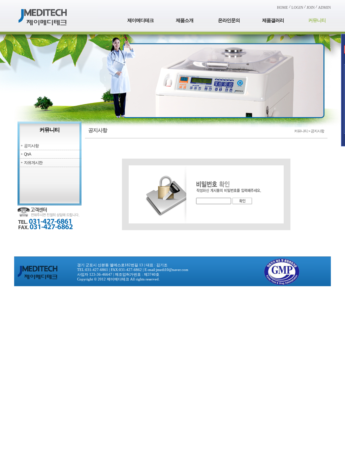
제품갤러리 (273, 20)
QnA (27, 154)
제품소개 (184, 20)
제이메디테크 (140, 20)
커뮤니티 (317, 20)
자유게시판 (33, 162)
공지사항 (31, 145)
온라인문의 (229, 20)
